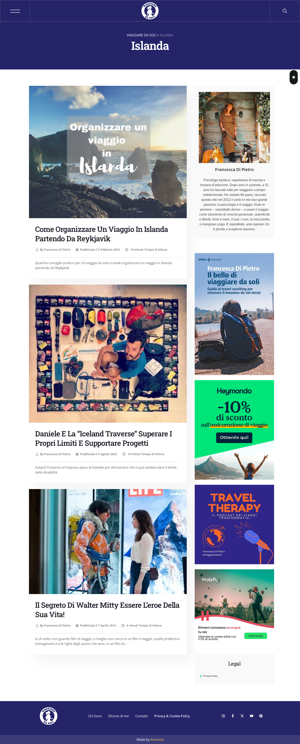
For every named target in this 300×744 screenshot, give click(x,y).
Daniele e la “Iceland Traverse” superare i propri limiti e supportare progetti (103, 438)
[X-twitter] (242, 716)
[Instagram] (223, 716)
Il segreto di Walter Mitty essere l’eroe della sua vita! (107, 609)
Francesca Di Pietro (55, 249)
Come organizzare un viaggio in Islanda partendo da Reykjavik (101, 233)
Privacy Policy (210, 676)
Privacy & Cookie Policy (172, 716)
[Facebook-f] (232, 716)
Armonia (157, 739)
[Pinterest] (260, 716)
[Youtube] (251, 716)
